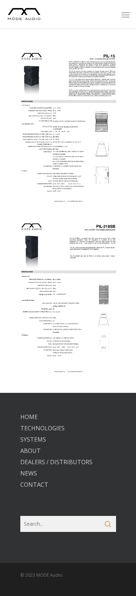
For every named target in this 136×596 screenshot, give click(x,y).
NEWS (28, 473)
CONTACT (34, 485)
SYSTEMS (33, 439)
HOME (29, 417)
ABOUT (30, 451)
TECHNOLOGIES (42, 428)
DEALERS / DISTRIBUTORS (56, 462)
